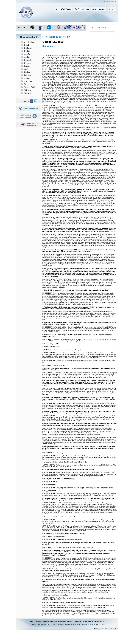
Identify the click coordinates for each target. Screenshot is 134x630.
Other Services (63, 624)
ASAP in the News (74, 624)
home (103, 1)
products (112, 9)
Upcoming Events (89, 621)
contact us (112, 1)
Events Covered (43, 624)
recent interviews (98, 9)
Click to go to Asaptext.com (25, 116)
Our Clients (53, 624)
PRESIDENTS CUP (56, 37)
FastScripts (33, 624)
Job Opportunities (94, 624)
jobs (107, 1)
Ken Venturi (48, 46)
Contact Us (100, 621)
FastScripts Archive (52, 621)
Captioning (77, 621)
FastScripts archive (81, 9)
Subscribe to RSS (30, 108)
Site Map (84, 624)
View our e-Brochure (31, 124)
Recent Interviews (66, 621)
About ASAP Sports (37, 621)
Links (102, 624)
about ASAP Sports (63, 9)
